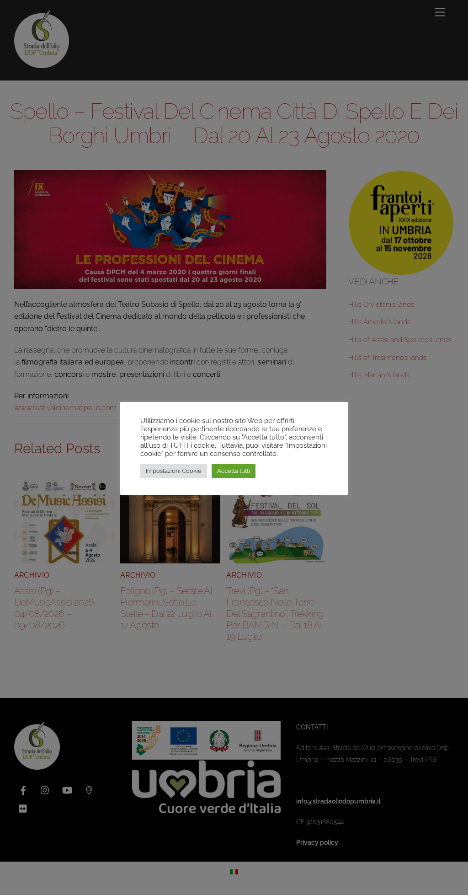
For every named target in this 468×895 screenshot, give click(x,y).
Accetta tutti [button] (233, 470)
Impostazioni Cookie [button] (174, 470)
